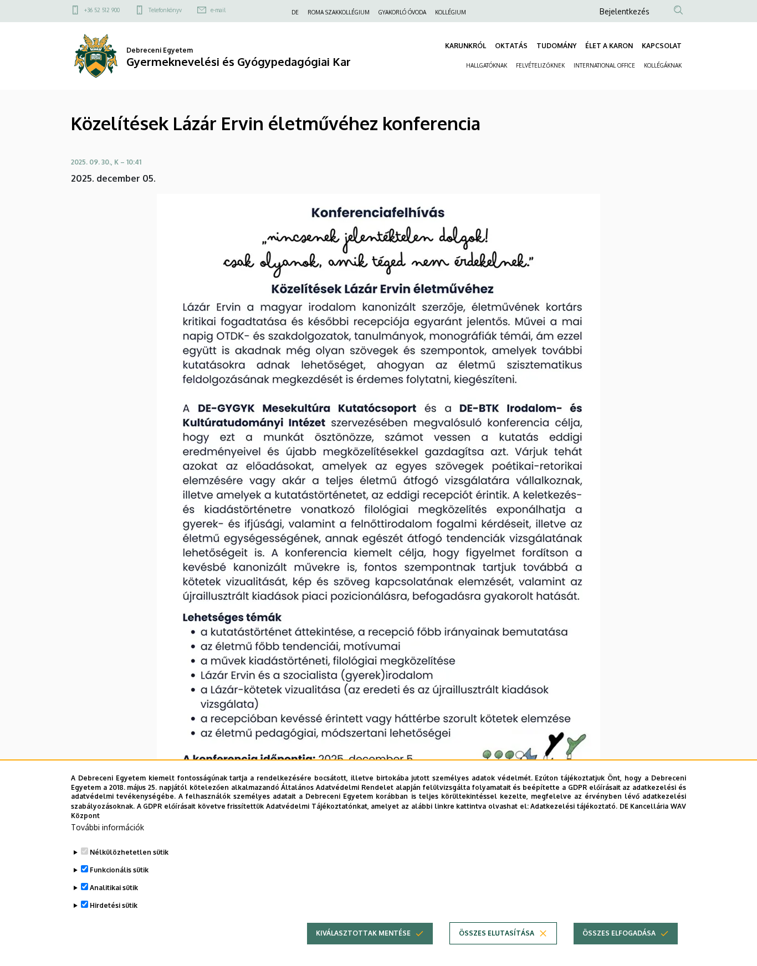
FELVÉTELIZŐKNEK (540, 65)
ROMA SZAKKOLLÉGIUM (339, 12)
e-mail (218, 10)
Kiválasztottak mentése (363, 933)
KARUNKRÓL (465, 46)
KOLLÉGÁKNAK (663, 65)
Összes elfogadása (619, 933)
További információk (107, 827)
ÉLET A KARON (609, 46)
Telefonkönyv (165, 10)
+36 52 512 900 (102, 10)
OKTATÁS (511, 46)
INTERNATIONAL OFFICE (604, 65)
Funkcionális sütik (119, 870)
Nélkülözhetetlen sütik (129, 852)
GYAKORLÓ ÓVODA (402, 12)
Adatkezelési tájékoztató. (573, 805)
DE (295, 12)
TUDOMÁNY (556, 46)
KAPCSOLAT (662, 46)
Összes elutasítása (496, 933)
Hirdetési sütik (113, 905)
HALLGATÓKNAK (486, 65)
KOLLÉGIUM (450, 12)
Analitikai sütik (114, 887)
